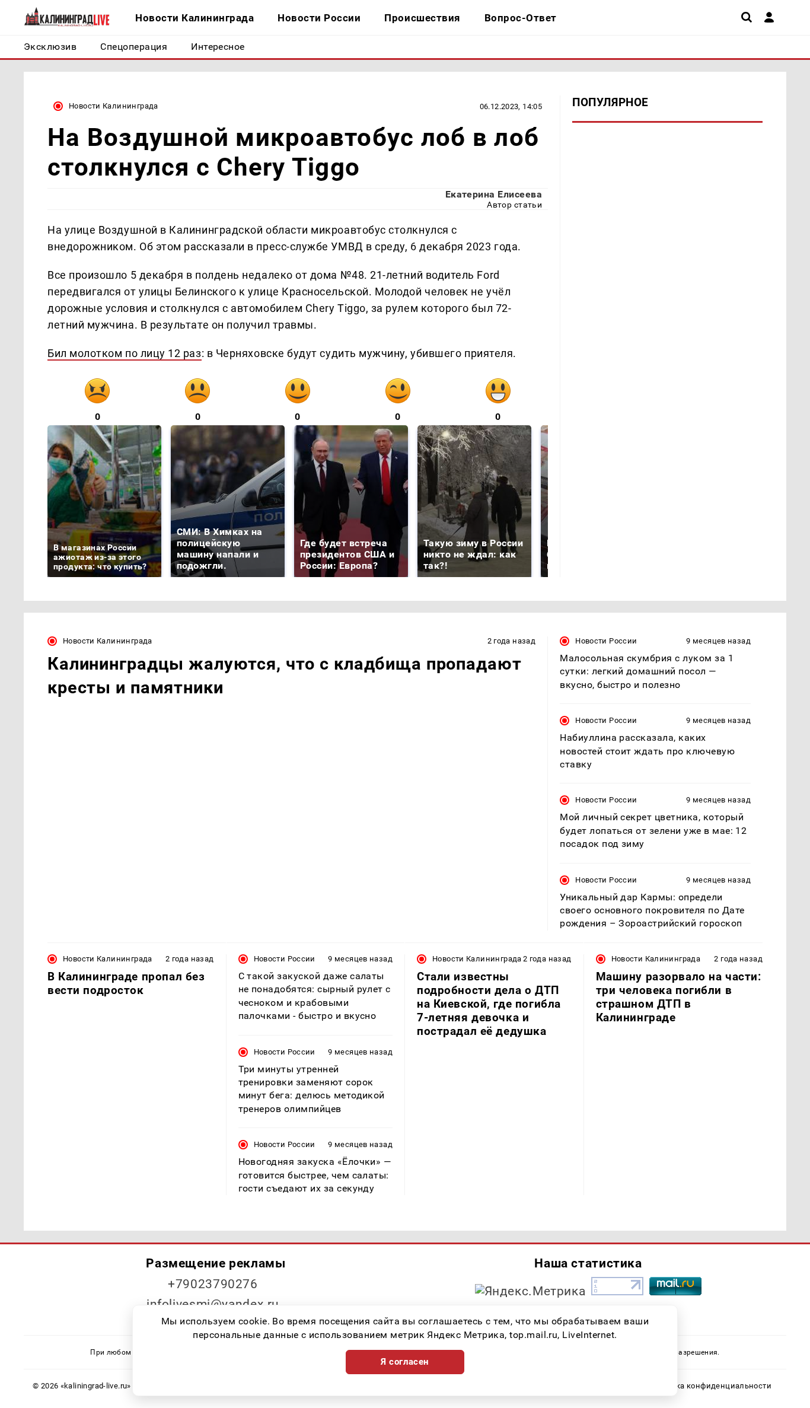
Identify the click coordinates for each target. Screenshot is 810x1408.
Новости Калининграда (113, 105)
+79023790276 (213, 1284)
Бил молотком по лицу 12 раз (124, 353)
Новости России (606, 640)
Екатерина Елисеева (494, 194)
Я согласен (405, 1361)
